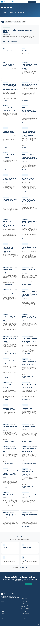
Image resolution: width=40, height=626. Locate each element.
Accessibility (23, 618)
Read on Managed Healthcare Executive (27, 377)
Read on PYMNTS (6, 399)
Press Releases (9, 21)
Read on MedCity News (26, 441)
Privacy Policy (23, 615)
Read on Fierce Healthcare (27, 353)
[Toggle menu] (38, 2)
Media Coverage (17, 21)
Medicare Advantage (24, 605)
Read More (5, 56)
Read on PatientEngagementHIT (8, 284)
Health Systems (23, 600)
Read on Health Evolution (26, 191)
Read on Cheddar (25, 399)
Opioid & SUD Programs (25, 608)
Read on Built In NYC (26, 419)
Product (2, 613)
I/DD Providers (23, 596)
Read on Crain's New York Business (10, 41)
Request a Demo (32, 1)
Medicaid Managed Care (25, 606)
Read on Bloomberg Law (7, 526)
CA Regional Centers (24, 598)
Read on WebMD (25, 526)
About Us (2, 615)
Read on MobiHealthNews (7, 463)
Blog (24, 21)
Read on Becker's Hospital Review (9, 353)
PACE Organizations (24, 595)
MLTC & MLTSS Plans (24, 603)
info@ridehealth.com (23, 567)
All (2, 21)
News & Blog (3, 616)
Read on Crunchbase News (8, 441)
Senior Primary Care (24, 601)
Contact (2, 618)
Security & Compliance (25, 613)
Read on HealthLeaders (26, 262)
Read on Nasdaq (25, 100)
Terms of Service (24, 616)
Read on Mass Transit (26, 284)
